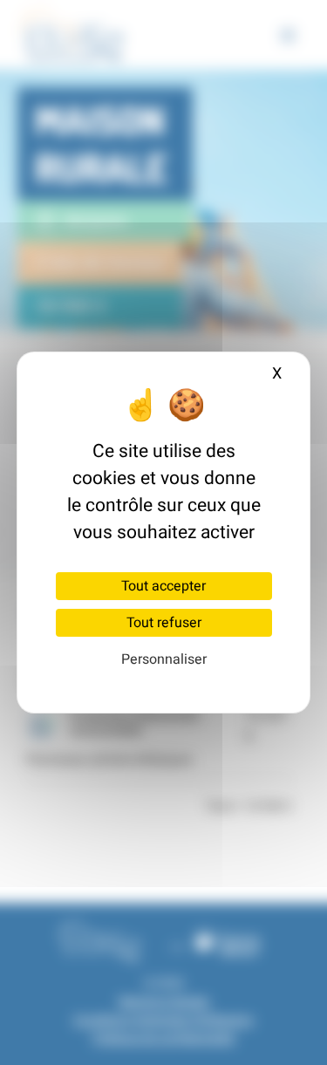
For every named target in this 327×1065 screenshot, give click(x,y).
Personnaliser (164, 659)
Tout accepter (163, 586)
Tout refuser (163, 622)
